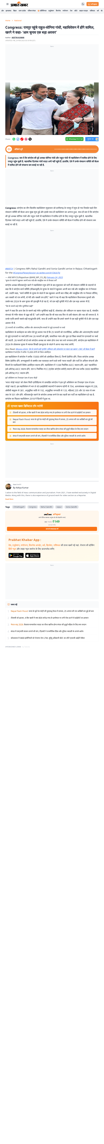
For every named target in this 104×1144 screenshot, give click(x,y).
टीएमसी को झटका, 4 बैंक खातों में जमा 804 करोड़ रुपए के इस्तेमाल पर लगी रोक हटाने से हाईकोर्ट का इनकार (52, 412)
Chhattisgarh (19, 507)
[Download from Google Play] (16, 555)
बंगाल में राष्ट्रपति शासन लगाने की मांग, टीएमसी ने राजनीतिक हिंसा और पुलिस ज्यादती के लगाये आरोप (49, 435)
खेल (102, 10)
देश (9, 545)
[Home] (19, 4)
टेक (71, 10)
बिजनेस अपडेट (35, 545)
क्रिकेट (49, 545)
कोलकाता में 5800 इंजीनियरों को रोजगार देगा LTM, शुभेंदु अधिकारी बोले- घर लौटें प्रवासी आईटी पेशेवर (48, 638)
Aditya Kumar (22, 487)
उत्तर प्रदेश (22, 10)
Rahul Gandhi (46, 507)
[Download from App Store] (32, 555)
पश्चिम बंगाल (32, 10)
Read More (9, 499)
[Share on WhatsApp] (13, 139)
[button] (52, 108)
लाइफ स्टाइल (83, 10)
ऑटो (75, 10)
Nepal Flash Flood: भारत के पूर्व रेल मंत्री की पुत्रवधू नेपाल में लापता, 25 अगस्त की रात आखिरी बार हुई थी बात (53, 420)
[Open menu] (7, 4)
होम (3, 10)
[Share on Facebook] (17, 139)
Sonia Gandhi (71, 507)
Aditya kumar (18, 37)
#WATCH (9, 268)
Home (7, 20)
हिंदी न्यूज (12, 548)
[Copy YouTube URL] (21, 139)
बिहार (15, 10)
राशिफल (92, 10)
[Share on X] (30, 139)
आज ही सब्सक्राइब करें (52, 529)
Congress (33, 507)
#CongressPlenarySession (24, 272)
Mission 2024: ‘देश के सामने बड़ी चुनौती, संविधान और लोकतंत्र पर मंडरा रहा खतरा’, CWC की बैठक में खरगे (55, 349)
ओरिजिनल (43, 10)
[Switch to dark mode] (83, 4)
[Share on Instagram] (26, 139)
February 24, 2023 (55, 277)
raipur (59, 507)
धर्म (98, 10)
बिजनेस (58, 10)
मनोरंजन (65, 10)
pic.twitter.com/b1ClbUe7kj (48, 272)
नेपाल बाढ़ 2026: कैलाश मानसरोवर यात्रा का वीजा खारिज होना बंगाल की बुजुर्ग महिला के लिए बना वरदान (50, 429)
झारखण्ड (8, 10)
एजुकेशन (51, 10)
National (18, 20)
